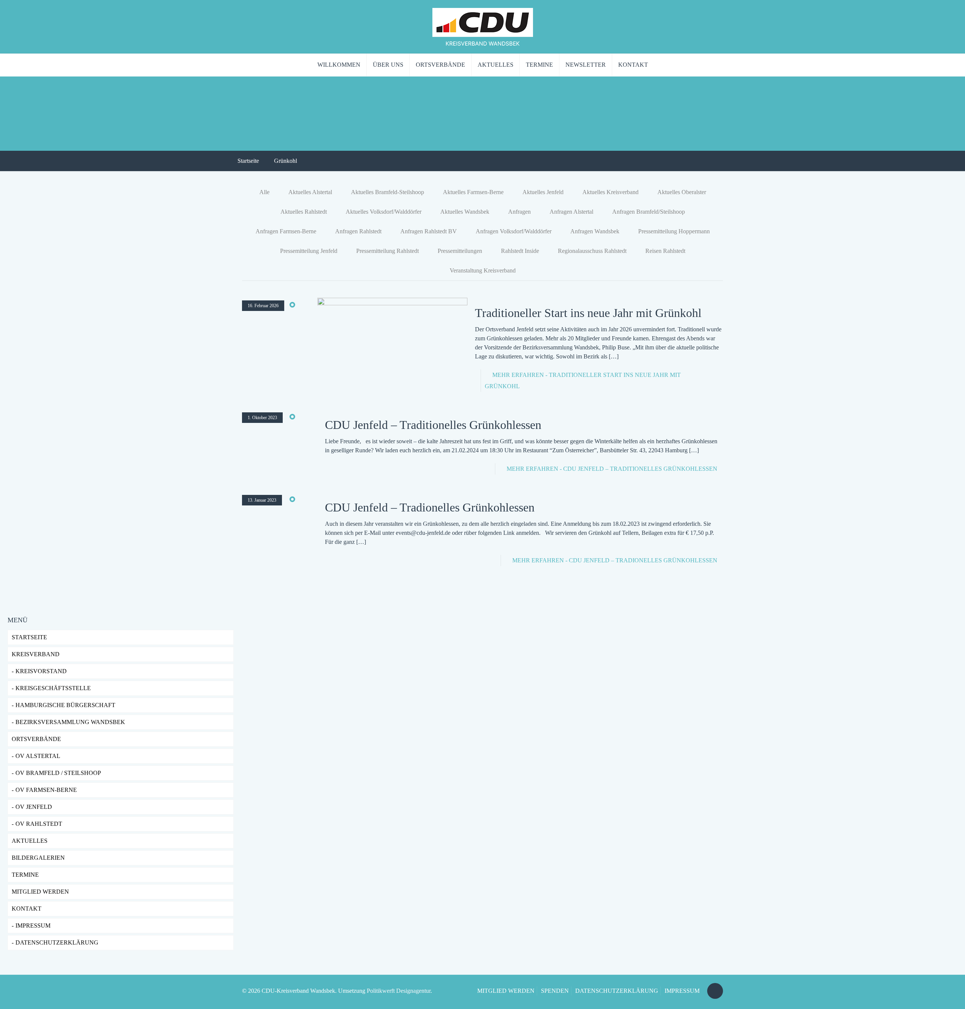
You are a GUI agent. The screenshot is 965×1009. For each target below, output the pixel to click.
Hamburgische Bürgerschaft (65, 705)
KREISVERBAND (36, 654)
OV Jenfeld (33, 807)
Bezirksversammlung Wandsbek (70, 722)
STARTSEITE (29, 637)
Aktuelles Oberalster (681, 192)
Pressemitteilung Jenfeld (308, 251)
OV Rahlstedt (38, 824)
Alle (264, 192)
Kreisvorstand (41, 671)
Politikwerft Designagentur (398, 991)
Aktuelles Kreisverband (610, 192)
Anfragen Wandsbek (594, 231)
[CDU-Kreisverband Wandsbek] (482, 26)
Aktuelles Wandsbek (464, 211)
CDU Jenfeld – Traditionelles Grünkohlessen (433, 425)
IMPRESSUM (33, 925)
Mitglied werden (40, 891)
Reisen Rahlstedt (665, 251)
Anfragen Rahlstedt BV (428, 231)
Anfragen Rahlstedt (358, 231)
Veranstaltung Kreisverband (483, 270)
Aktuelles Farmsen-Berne (473, 192)
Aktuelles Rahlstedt (303, 211)
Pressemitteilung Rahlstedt (387, 251)
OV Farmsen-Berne (46, 790)
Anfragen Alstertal (571, 211)
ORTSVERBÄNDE (36, 739)
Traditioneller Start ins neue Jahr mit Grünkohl (588, 313)
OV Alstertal (37, 756)
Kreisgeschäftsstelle (53, 688)
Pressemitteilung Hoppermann (674, 231)
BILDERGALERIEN (38, 857)
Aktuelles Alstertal (310, 192)
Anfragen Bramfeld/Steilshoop (648, 211)
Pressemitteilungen (460, 251)
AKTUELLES (29, 841)
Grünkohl (285, 161)
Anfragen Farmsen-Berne (286, 231)
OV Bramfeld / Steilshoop (58, 773)
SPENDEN (555, 991)
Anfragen (519, 211)
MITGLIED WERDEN (506, 991)
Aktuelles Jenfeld (543, 192)
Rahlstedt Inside (520, 251)
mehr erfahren (612, 468)
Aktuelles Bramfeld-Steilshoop (387, 192)
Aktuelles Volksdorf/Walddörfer (383, 211)
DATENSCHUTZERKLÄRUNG (56, 942)
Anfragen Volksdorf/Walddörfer (513, 231)
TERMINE (25, 874)
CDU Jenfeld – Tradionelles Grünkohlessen (430, 507)
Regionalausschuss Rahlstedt (592, 251)
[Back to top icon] (715, 991)
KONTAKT (26, 908)
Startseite (248, 161)
